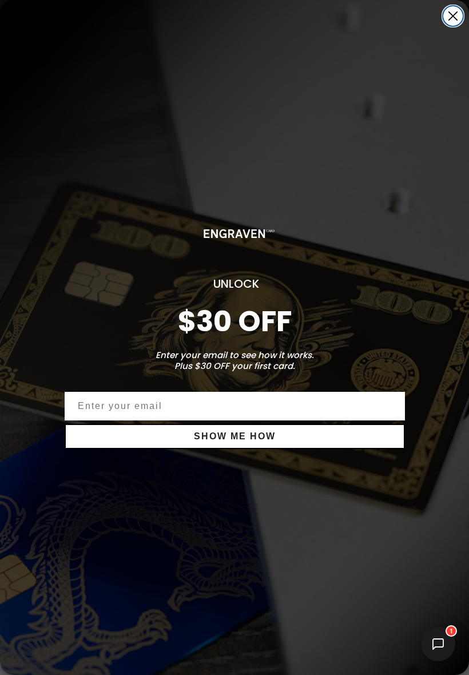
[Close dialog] (453, 16)
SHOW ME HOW (235, 436)
